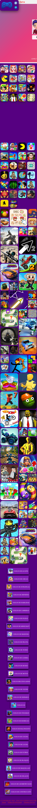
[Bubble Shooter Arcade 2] (31, 150)
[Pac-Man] (4, 82)
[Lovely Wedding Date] (4, 72)
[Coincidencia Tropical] (22, 159)
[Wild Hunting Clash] (13, 169)
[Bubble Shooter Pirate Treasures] (22, 101)
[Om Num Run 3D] (4, 150)
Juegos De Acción (21, 571)
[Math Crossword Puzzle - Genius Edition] (31, 169)
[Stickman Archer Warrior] (31, 178)
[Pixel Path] (4, 207)
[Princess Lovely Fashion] (13, 72)
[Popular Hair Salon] (4, 91)
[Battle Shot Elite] (13, 178)
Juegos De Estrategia (21, 587)
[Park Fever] (22, 91)
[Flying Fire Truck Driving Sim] (13, 82)
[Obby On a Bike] (13, 159)
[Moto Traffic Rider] (4, 159)
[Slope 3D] (13, 188)
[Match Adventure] (13, 91)
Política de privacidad (15, 802)
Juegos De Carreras (21, 610)
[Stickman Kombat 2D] (22, 188)
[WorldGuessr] (22, 178)
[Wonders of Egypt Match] (13, 150)
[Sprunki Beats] (13, 207)
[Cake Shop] (31, 72)
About (4, 802)
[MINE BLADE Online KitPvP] (4, 101)
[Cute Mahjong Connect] (31, 101)
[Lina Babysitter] (31, 82)
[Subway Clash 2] (22, 169)
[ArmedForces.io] (4, 178)
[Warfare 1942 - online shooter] (31, 197)
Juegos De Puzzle (21, 618)
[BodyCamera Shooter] (31, 188)
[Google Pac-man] (22, 150)
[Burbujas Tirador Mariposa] (4, 197)
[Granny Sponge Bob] (13, 101)
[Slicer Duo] (4, 169)
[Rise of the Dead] (13, 197)
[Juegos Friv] (15, 4)
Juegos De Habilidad (21, 602)
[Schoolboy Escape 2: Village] (31, 159)
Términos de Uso (29, 802)
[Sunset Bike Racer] (22, 82)
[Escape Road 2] (22, 197)
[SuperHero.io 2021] (22, 72)
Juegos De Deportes (21, 595)
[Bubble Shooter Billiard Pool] (4, 188)
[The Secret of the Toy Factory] (31, 91)
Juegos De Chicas (21, 579)
